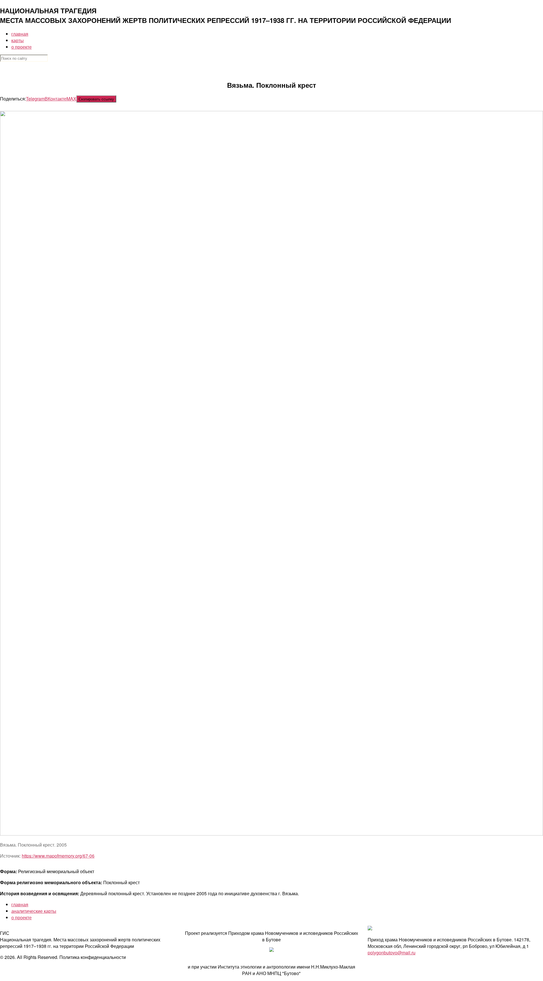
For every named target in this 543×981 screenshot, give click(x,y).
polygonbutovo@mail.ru (391, 952)
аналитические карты (33, 911)
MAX (71, 98)
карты (17, 40)
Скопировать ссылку (96, 99)
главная (19, 34)
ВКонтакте (55, 98)
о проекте (21, 47)
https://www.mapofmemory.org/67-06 (58, 856)
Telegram (35, 98)
